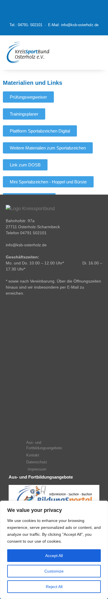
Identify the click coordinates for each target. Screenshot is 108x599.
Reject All (54, 586)
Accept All (54, 555)
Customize (54, 571)
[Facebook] (54, 10)
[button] (83, 52)
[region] (54, 550)
